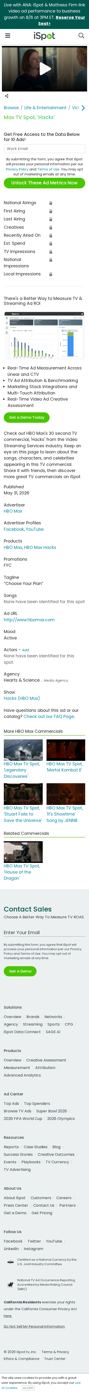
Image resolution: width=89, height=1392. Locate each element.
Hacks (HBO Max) (22, 698)
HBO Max (13, 511)
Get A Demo (20, 971)
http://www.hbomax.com (29, 620)
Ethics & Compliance (21, 1358)
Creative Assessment (46, 1060)
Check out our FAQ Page (48, 716)
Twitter (34, 1241)
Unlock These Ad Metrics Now (44, 183)
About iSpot (15, 1198)
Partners (67, 1205)
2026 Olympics (61, 1118)
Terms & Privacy (55, 1352)
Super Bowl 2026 (51, 1111)
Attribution (45, 1067)
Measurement (17, 1067)
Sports (53, 1024)
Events (10, 1162)
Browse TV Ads (17, 1111)
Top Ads (11, 1103)
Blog (56, 1147)
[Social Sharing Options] (6, 96)
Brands (32, 1016)
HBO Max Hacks (40, 547)
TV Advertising (17, 1169)
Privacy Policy (17, 169)
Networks (53, 1016)
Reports (11, 1147)
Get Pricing (42, 1213)
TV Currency (57, 1162)
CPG (69, 1024)
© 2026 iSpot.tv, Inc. (20, 1352)
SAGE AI (53, 1032)
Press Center (16, 1205)
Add (25, 650)
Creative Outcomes (56, 1154)
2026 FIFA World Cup (23, 1118)
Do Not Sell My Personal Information (34, 1326)
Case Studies (35, 1147)
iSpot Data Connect (22, 1032)
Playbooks (31, 1162)
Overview (12, 1016)
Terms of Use (48, 169)
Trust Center (55, 1358)
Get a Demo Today (26, 417)
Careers (63, 1198)
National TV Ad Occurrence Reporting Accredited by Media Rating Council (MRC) (46, 1284)
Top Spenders (37, 1103)
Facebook (14, 529)
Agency (11, 1024)
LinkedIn (11, 1248)
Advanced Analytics (22, 1075)
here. (8, 1315)
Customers (41, 1198)
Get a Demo (15, 1213)
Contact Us (43, 1205)
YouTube (35, 529)
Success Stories (18, 1154)
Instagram (33, 1248)
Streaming (32, 1024)
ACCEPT (28, 1388)
